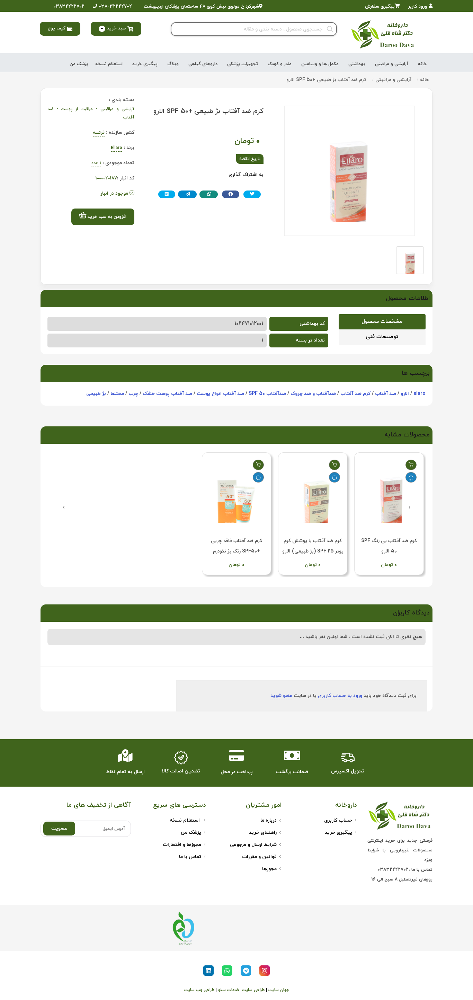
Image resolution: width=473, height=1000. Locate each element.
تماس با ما (190, 856)
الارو (405, 393)
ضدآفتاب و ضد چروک (313, 393)
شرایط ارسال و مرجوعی (253, 844)
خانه (422, 64)
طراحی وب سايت (199, 990)
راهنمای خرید (263, 832)
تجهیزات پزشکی (242, 64)
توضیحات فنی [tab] (382, 336)
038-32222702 (114, 6)
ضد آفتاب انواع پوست (220, 393)
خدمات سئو (229, 990)
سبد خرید (113, 28)
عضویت (59, 828)
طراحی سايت (253, 990)
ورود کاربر (418, 6)
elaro (419, 393)
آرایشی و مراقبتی (391, 64)
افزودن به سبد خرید (106, 217)
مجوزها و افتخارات (182, 844)
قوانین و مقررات (259, 856)
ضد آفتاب (385, 393)
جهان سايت (278, 990)
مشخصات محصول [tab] (382, 321)
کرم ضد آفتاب (355, 393)
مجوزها (269, 869)
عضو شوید (281, 695)
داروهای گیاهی (202, 64)
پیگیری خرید (145, 64)
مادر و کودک (280, 64)
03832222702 (68, 6)
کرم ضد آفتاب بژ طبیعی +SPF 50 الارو (326, 80)
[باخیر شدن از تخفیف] (411, 477)
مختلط (117, 393)
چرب (133, 393)
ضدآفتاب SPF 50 (267, 393)
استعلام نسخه (109, 64)
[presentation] (409, 507)
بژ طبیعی (96, 393)
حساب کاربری (338, 820)
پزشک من (79, 64)
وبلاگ (173, 64)
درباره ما (268, 820)
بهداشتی (356, 64)
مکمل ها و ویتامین (320, 64)
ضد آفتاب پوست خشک (167, 393)
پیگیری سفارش (380, 6)
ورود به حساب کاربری (340, 695)
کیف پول (56, 28)
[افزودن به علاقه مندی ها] (411, 465)
